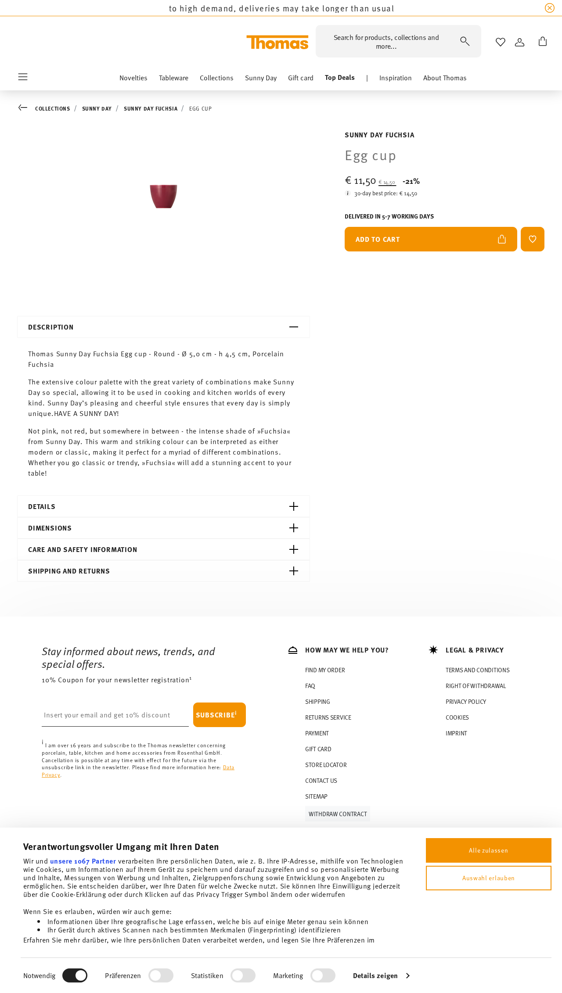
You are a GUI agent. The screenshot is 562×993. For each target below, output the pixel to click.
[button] (133, 79)
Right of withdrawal (476, 685)
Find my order (325, 670)
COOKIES (457, 717)
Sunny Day (97, 108)
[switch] (160, 975)
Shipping (317, 701)
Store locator (325, 764)
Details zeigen (375, 975)
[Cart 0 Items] (540, 42)
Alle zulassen (488, 850)
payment (317, 733)
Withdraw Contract (338, 814)
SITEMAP (316, 796)
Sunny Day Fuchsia (150, 108)
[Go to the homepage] (277, 42)
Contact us (321, 780)
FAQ (310, 685)
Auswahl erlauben (488, 878)
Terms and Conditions (477, 670)
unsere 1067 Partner (83, 861)
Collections (52, 108)
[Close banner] (549, 8)
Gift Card (318, 749)
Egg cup (200, 108)
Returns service (328, 717)
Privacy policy (466, 701)
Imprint (456, 733)
